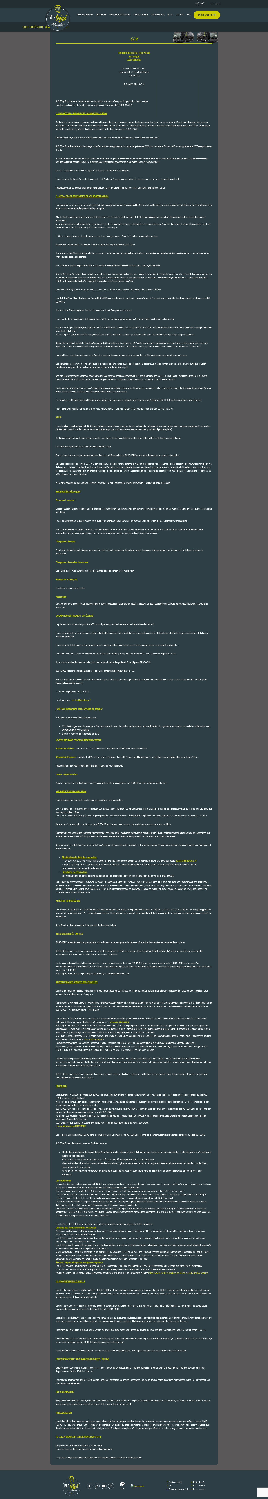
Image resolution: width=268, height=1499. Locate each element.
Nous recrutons (199, 1489)
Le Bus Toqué (198, 1482)
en (202, 4)
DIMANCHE (101, 14)
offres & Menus (85, 14)
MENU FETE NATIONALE (119, 14)
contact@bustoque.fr (81, 700)
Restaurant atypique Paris (179, 1489)
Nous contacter (199, 1486)
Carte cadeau (141, 14)
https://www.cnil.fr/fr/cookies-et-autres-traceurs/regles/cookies (178, 1272)
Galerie (180, 14)
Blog (170, 14)
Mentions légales (175, 1482)
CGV (171, 1486)
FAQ (188, 14)
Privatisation (158, 14)
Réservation (207, 15)
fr (197, 4)
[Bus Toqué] (57, 18)
